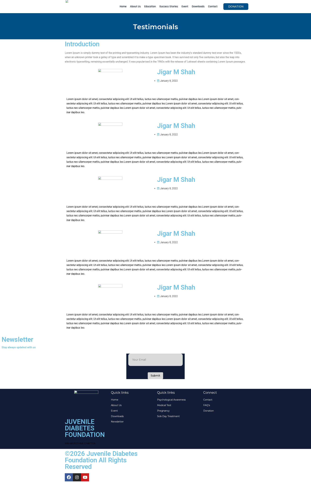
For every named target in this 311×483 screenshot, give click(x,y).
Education (150, 6)
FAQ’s (206, 405)
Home (123, 6)
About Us (135, 6)
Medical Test (164, 405)
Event (185, 6)
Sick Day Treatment (168, 416)
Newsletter (117, 421)
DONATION (235, 6)
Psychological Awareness (171, 399)
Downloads (198, 6)
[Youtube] (85, 477)
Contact (213, 6)
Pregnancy (163, 410)
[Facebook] (69, 477)
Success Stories (168, 6)
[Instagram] (77, 477)
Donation (208, 410)
